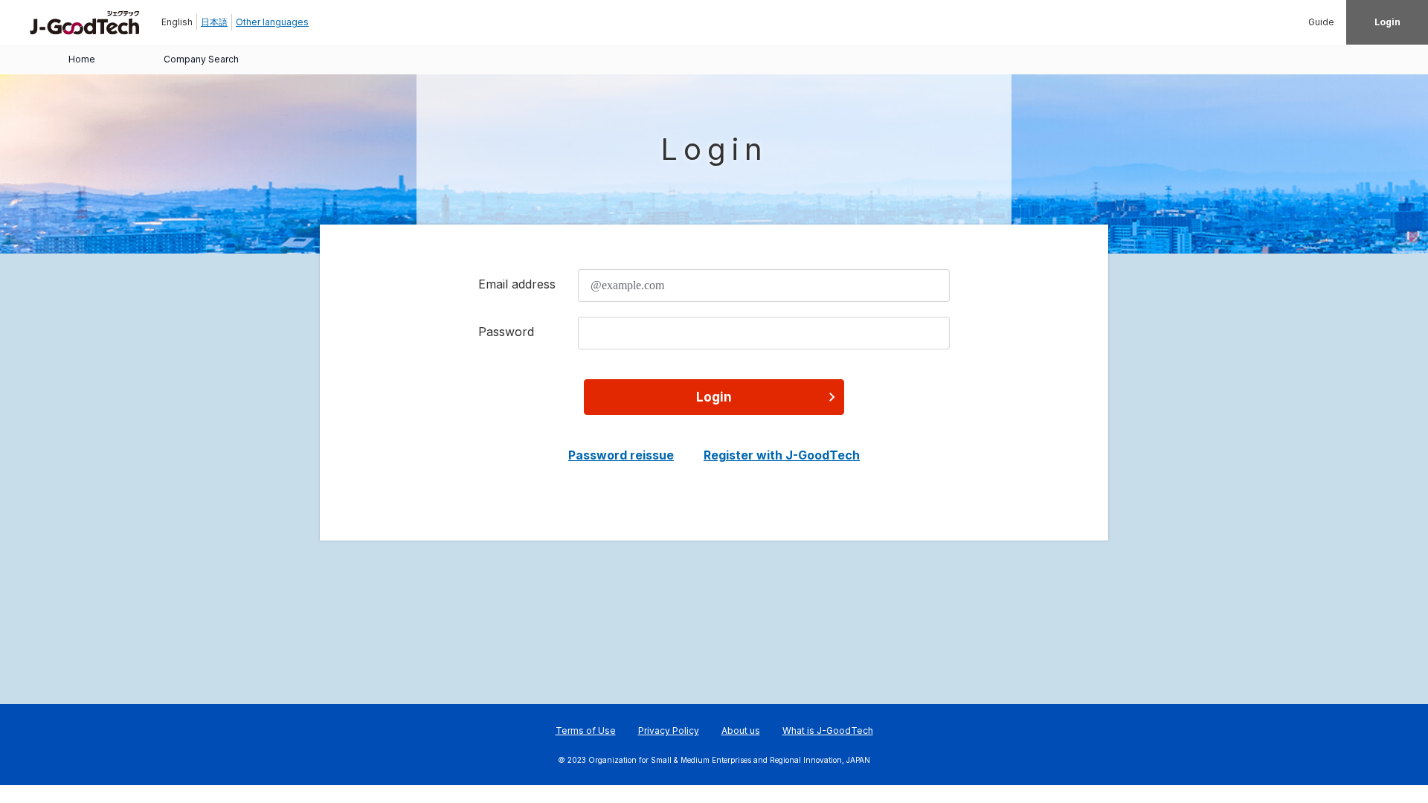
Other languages (272, 22)
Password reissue (621, 455)
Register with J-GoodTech (782, 455)
